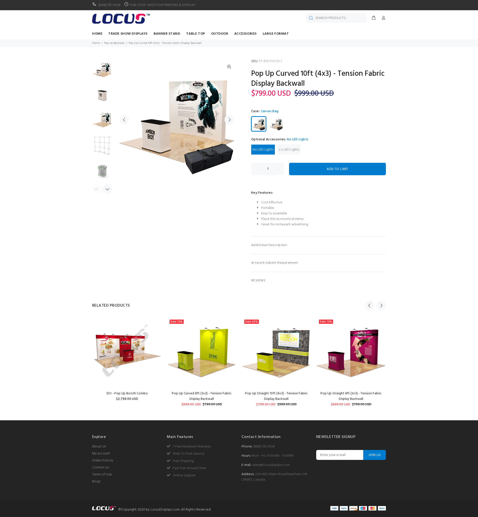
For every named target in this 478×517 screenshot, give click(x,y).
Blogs (96, 481)
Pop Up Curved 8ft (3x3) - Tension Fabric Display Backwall (202, 396)
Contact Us (100, 467)
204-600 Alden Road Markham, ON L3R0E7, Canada (274, 477)
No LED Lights (263, 150)
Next (229, 119)
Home (96, 43)
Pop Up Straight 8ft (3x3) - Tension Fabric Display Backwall (351, 396)
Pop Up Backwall (114, 43)
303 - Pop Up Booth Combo (127, 393)
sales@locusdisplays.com (271, 465)
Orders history (102, 460)
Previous (124, 119)
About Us (99, 446)
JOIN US (374, 455)
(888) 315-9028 (264, 446)
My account (101, 453)
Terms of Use (102, 474)
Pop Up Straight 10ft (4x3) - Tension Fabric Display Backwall (276, 396)
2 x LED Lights (289, 150)
